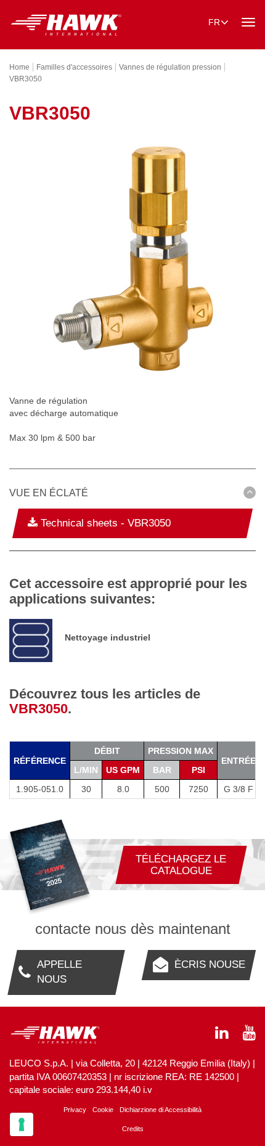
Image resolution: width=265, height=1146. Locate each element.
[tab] (132, 495)
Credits (133, 1128)
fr (214, 22)
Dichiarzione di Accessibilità (161, 1109)
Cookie (102, 1109)
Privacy (74, 1109)
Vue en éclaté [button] (48, 493)
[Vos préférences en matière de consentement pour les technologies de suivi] (21, 1124)
